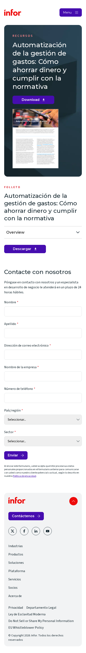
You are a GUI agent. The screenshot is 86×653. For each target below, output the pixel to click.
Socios (13, 587)
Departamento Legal (41, 607)
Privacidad (15, 607)
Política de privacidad (24, 476)
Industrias (15, 546)
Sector (9, 432)
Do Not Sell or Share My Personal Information (41, 621)
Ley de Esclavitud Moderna (27, 614)
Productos (15, 554)
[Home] (12, 12)
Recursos (23, 35)
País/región (12, 410)
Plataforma (16, 571)
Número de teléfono (18, 389)
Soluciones (16, 562)
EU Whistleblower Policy (26, 627)
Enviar (13, 455)
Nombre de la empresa (20, 367)
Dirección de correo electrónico (26, 345)
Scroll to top (73, 501)
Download (35, 101)
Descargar (26, 250)
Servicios (14, 579)
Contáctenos (23, 516)
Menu (67, 12)
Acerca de (15, 596)
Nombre (10, 302)
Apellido (10, 324)
